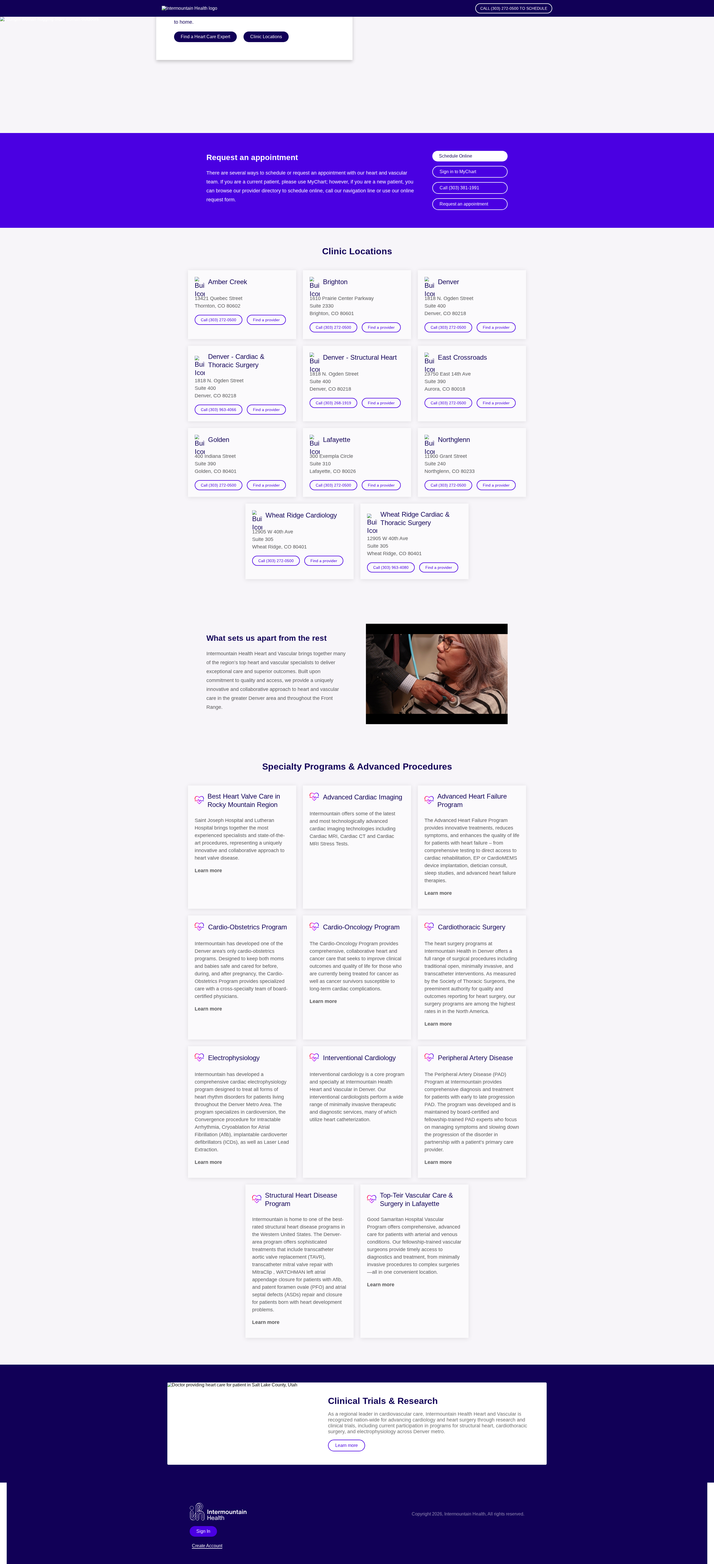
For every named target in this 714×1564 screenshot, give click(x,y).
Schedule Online (455, 156)
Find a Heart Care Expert (205, 36)
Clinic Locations (266, 36)
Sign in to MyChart (458, 171)
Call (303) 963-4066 (218, 409)
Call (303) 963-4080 (391, 567)
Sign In (203, 1531)
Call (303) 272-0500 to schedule (513, 8)
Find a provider (266, 320)
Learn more (346, 1445)
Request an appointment (464, 204)
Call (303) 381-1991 (459, 187)
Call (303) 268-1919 (333, 403)
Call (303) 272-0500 (218, 320)
